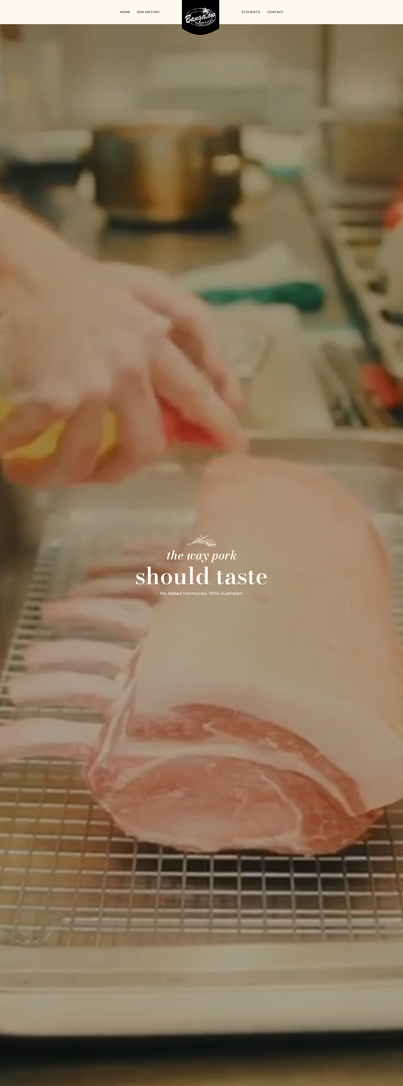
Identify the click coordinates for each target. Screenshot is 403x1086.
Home (125, 12)
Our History (148, 12)
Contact (275, 12)
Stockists (250, 12)
